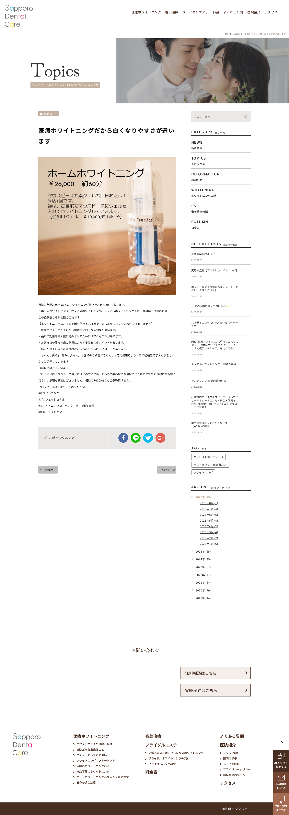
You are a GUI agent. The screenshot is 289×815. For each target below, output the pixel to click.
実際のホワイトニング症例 (93, 766)
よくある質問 (233, 12)
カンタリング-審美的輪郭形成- (209, 380)
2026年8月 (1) (209, 503)
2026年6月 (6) (209, 515)
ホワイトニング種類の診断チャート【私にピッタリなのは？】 (214, 288)
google (160, 438)
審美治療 (171, 12)
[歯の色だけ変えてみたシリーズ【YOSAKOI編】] (246, 426)
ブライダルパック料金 (162, 764)
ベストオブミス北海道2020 (210, 465)
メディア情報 (231, 764)
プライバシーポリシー (237, 769)
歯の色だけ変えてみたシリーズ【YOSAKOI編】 (209, 424)
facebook (123, 438)
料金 (216, 12)
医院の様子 (230, 758)
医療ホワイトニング (146, 12)
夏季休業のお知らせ (203, 254)
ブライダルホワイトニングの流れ (169, 758)
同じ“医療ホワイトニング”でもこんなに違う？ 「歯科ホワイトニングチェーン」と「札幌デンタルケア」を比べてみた (215, 345)
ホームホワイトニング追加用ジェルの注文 (102, 777)
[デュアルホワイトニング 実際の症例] (246, 367)
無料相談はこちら (201, 673)
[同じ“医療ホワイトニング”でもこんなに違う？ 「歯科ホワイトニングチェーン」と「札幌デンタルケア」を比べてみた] (246, 345)
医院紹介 (253, 12)
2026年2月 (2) (209, 538)
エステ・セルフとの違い (91, 755)
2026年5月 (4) (209, 520)
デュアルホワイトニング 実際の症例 (213, 364)
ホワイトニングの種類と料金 (94, 744)
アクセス (271, 12)
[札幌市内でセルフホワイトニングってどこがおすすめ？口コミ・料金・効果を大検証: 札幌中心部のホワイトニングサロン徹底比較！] (246, 400)
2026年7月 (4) (209, 509)
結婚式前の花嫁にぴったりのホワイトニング (175, 753)
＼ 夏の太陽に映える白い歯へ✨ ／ (211, 306)
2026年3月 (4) (209, 532)
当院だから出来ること (90, 749)
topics (48, 113)
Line (136, 438)
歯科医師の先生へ (234, 775)
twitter (148, 438)
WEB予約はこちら (201, 690)
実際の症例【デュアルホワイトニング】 (214, 270)
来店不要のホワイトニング (93, 771)
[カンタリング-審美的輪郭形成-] (246, 384)
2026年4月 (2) (209, 526)
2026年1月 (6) (209, 544)
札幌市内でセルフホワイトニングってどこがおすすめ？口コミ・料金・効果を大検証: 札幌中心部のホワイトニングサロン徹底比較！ (214, 402)
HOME (228, 33)
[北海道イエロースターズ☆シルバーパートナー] (246, 325)
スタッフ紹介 (231, 753)
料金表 (151, 772)
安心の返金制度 (86, 782)
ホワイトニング (203, 472)
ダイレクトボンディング (208, 457)
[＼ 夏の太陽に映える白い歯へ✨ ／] (246, 309)
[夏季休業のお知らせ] (246, 257)
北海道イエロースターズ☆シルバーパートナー (214, 324)
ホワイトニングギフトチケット (95, 760)
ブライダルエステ (195, 12)
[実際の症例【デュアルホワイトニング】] (246, 273)
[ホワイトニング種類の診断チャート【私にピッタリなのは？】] (246, 290)
